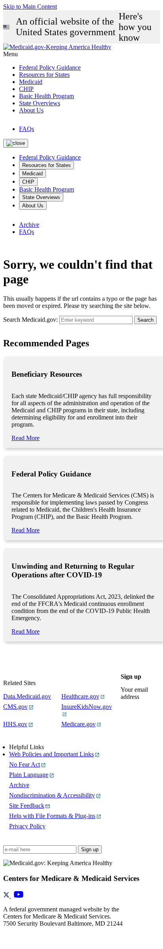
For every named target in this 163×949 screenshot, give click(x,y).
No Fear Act (24, 764)
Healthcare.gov (80, 696)
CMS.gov (15, 706)
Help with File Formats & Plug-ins (52, 815)
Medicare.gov (78, 724)
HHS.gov (15, 724)
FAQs (26, 128)
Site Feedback (26, 805)
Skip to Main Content (30, 6)
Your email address (134, 693)
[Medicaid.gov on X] (7, 895)
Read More (25, 438)
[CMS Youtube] (18, 895)
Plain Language (28, 774)
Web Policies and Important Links (51, 754)
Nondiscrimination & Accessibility (52, 795)
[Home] (57, 47)
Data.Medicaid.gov (27, 696)
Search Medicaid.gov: (30, 319)
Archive (29, 224)
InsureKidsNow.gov (86, 706)
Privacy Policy (27, 826)
